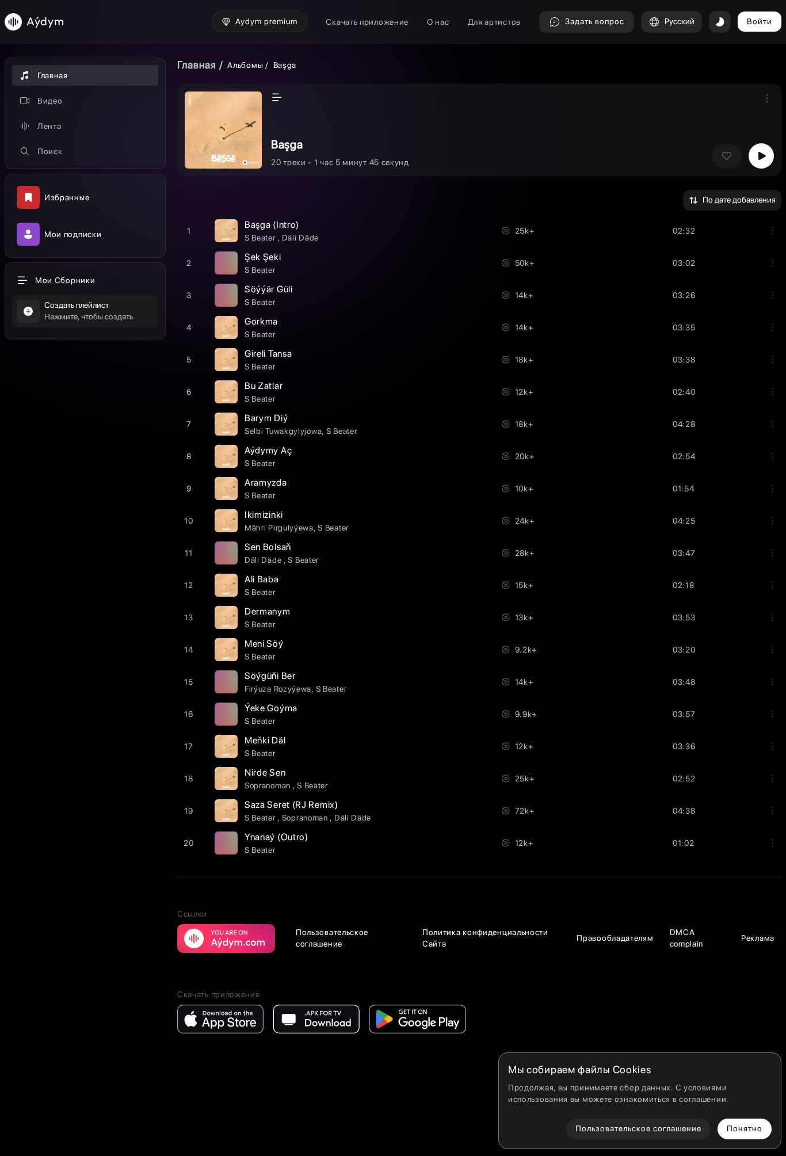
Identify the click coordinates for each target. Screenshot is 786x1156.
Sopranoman (269, 785)
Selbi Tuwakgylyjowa (283, 431)
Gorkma (261, 321)
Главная (196, 65)
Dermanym (268, 611)
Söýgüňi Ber (270, 675)
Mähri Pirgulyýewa (279, 527)
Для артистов (494, 21)
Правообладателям (615, 938)
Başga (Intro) (272, 224)
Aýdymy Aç (268, 450)
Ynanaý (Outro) (276, 836)
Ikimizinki (264, 514)
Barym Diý (266, 418)
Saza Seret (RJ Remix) (291, 804)
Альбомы (245, 65)
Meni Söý (264, 643)
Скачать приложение (367, 21)
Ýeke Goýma (271, 708)
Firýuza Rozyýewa (278, 688)
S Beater (261, 237)
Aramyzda (266, 482)
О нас (438, 21)
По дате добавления (739, 199)
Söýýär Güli (269, 289)
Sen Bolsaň (268, 546)
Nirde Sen (265, 772)
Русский (680, 21)
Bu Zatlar (264, 385)
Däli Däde (300, 237)
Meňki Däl (265, 740)
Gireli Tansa (268, 353)
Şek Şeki (263, 256)
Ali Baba (262, 579)
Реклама (757, 938)
